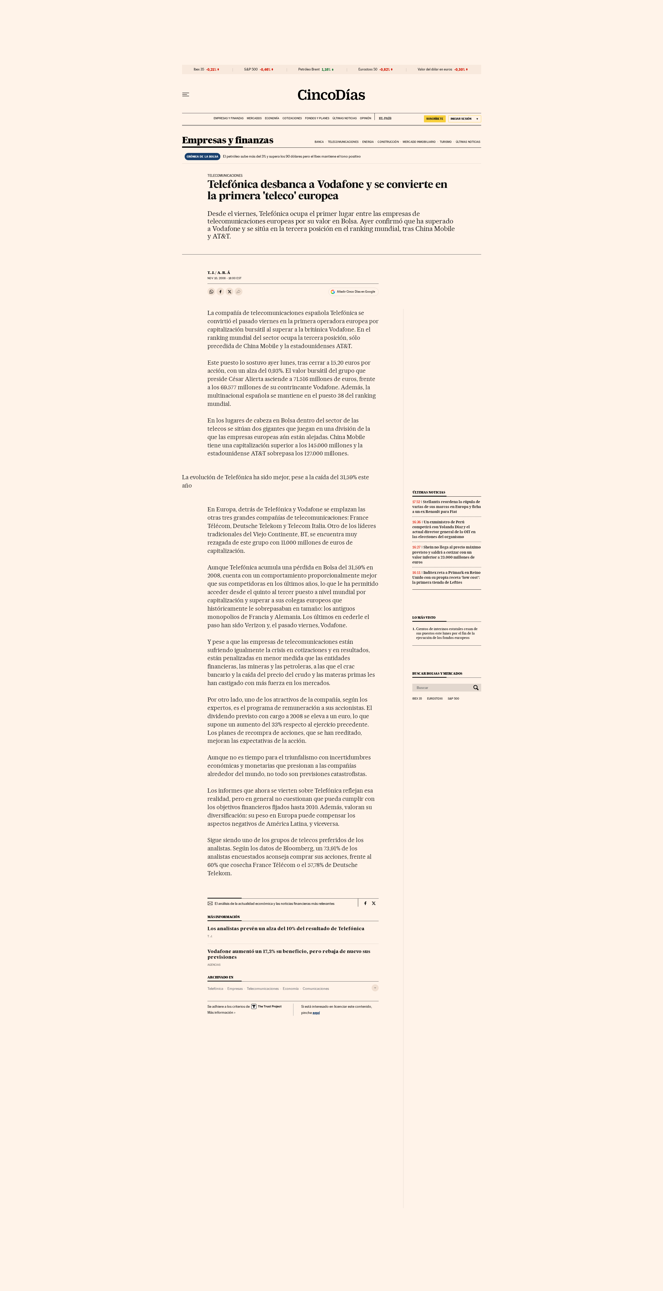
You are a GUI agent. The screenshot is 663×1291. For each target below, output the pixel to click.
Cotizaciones (292, 118)
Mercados (254, 118)
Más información (220, 1012)
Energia (368, 142)
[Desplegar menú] (185, 94)
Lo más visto (424, 617)
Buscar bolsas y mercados (437, 673)
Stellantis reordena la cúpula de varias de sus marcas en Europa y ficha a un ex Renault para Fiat (446, 506)
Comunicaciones (316, 988)
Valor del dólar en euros (435, 69)
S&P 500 (251, 69)
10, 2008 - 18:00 (224, 278)
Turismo (446, 142)
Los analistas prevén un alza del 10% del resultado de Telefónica (285, 929)
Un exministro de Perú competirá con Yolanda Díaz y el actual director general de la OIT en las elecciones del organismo (443, 529)
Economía (272, 118)
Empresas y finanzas (228, 118)
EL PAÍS (382, 116)
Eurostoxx (435, 698)
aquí (316, 1012)
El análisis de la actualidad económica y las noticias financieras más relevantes (274, 903)
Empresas (235, 988)
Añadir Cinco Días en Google (356, 291)
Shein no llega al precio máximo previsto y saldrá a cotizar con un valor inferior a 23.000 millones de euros (446, 554)
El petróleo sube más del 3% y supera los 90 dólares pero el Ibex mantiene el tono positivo (292, 156)
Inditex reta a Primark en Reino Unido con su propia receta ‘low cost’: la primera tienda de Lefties (446, 577)
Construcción (388, 142)
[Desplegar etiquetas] (375, 987)
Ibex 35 (199, 69)
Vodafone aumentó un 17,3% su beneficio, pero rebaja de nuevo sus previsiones (288, 954)
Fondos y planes (317, 118)
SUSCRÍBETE (434, 119)
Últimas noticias (345, 118)
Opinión (365, 118)
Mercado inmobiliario (419, 142)
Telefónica (215, 988)
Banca (319, 142)
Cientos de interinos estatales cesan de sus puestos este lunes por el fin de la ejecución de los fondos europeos (447, 633)
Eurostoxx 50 (367, 69)
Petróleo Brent (309, 69)
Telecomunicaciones (343, 142)
